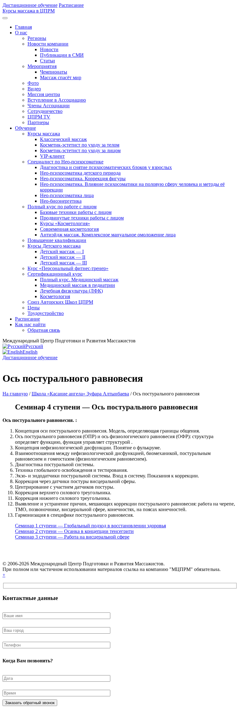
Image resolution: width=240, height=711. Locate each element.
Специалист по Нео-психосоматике (65, 161)
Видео (34, 88)
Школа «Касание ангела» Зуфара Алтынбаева (80, 393)
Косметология (55, 296)
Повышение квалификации (57, 240)
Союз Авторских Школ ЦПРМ (60, 302)
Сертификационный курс (55, 274)
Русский (34, 346)
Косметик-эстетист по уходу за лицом (80, 150)
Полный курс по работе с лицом (62, 206)
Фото (33, 83)
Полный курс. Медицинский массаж (79, 279)
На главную (15, 393)
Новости (49, 49)
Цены (34, 307)
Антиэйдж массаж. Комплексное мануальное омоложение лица (108, 234)
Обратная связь (44, 330)
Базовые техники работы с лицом (76, 212)
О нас (21, 32)
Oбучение (25, 128)
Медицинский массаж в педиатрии (77, 285)
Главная (23, 27)
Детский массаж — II (62, 257)
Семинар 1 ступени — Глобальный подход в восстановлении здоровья (90, 525)
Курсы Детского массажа (54, 246)
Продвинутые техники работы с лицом (82, 217)
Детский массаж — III (63, 262)
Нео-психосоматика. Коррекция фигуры (83, 178)
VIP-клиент (52, 156)
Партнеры (38, 122)
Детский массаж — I (62, 251)
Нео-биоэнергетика (61, 201)
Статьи (47, 60)
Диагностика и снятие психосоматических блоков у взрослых (106, 167)
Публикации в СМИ (62, 55)
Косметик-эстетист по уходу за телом (79, 145)
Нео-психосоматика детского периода (80, 173)
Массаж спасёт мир (60, 77)
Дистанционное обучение (30, 5)
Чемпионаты (53, 72)
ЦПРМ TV (39, 116)
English (30, 352)
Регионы (37, 38)
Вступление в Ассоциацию (57, 100)
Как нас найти (30, 324)
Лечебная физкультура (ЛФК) (71, 290)
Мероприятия (42, 66)
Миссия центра (44, 94)
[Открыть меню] (5, 18)
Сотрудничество (45, 111)
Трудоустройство (46, 313)
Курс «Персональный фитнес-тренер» (68, 268)
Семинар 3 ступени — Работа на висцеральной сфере (72, 536)
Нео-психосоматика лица (67, 195)
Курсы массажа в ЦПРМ (28, 10)
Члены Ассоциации (49, 105)
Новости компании (48, 43)
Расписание (71, 5)
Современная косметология (69, 229)
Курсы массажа (44, 133)
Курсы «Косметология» (65, 223)
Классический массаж (63, 139)
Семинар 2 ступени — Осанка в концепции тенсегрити (74, 531)
